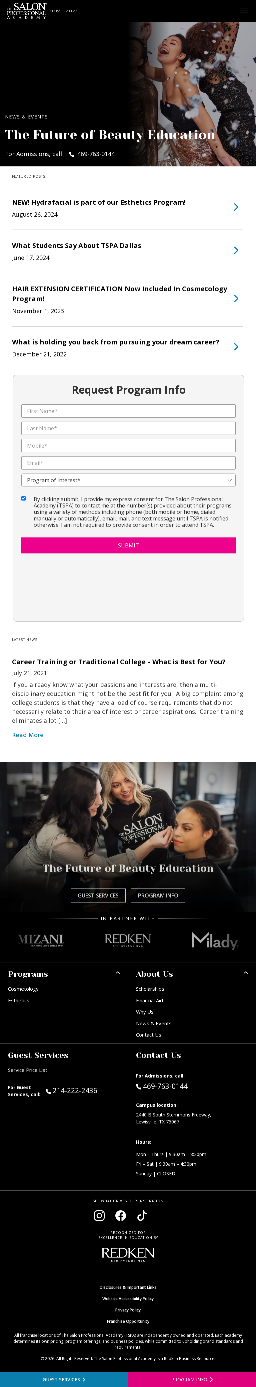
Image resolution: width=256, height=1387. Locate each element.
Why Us (145, 1011)
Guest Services (98, 895)
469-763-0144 (165, 1086)
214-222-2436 (86, 1090)
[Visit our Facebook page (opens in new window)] (120, 1215)
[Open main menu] (244, 11)
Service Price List (27, 1070)
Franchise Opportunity (128, 1321)
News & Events (154, 1023)
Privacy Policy (128, 1310)
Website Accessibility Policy (128, 1298)
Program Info (158, 895)
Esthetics (18, 1000)
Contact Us (148, 1034)
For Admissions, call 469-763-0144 (60, 154)
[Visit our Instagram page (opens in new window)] (99, 1215)
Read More (28, 735)
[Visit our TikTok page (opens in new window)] (142, 1215)
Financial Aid (149, 1000)
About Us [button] (154, 974)
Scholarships (150, 988)
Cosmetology (23, 988)
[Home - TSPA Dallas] (27, 11)
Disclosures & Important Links (128, 1287)
